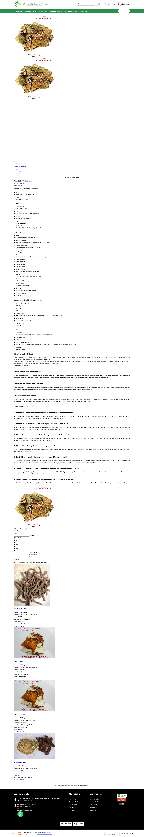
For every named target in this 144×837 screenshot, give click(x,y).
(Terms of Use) (46, 832)
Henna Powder (94, 804)
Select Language (126, 833)
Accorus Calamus (20, 609)
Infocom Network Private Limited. (44, 834)
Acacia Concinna (20, 762)
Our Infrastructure (71, 11)
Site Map (71, 810)
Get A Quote (124, 11)
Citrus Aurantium (20, 714)
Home (17, 169)
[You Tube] (123, 804)
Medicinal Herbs (94, 799)
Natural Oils (93, 810)
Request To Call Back (20, 166)
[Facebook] (120, 804)
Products (18, 171)
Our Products (43, 11)
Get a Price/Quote (19, 184)
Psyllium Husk (93, 807)
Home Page (18, 11)
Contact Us (83, 11)
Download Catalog (56, 11)
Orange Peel (18, 662)
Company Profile (30, 11)
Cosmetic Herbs (20, 173)
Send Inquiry (19, 164)
